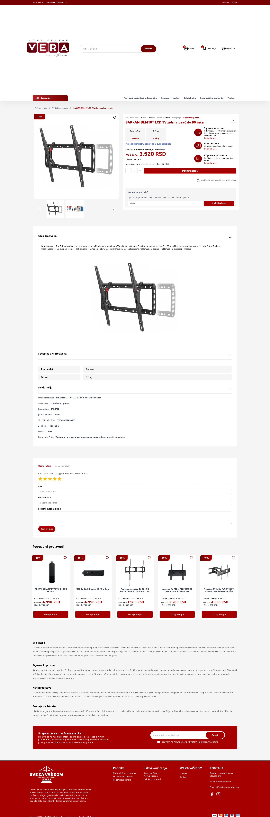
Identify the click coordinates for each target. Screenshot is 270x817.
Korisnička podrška (122, 779)
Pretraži (148, 48)
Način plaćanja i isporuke (125, 773)
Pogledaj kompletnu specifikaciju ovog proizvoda (148, 143)
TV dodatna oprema (60, 108)
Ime (40, 486)
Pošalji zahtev (219, 203)
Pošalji (215, 735)
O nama (225, 2)
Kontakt (234, 2)
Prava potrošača (150, 776)
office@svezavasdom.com (56, 2)
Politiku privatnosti (208, 741)
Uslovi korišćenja (151, 773)
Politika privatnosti (152, 779)
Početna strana (41, 108)
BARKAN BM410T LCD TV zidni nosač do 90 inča (92, 108)
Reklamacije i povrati (123, 776)
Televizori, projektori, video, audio (140, 98)
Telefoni (231, 98)
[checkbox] (158, 742)
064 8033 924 (38, 2)
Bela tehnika (190, 98)
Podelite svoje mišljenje (49, 508)
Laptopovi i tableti (170, 98)
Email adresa (44, 497)
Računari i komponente (211, 98)
